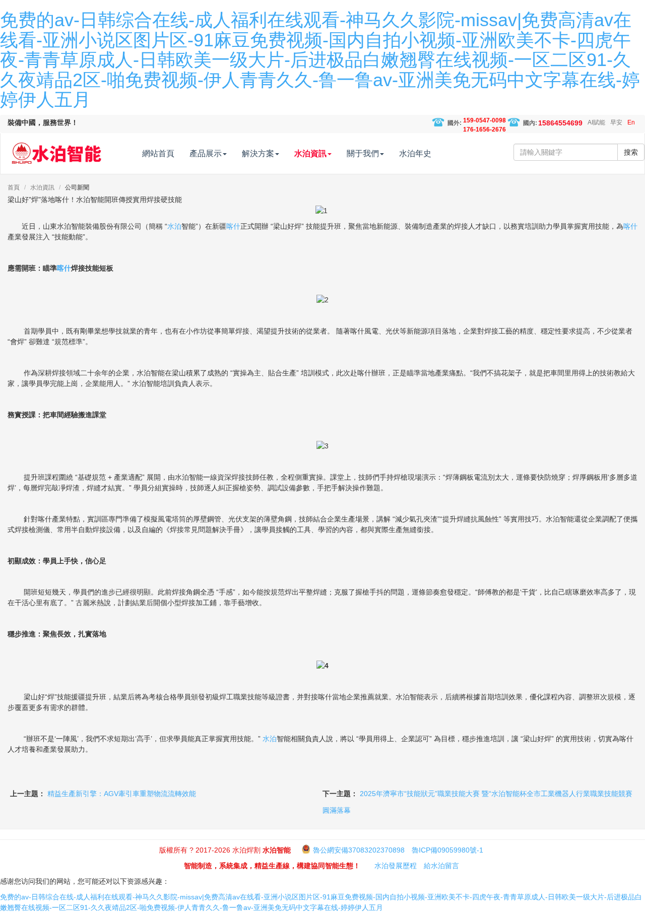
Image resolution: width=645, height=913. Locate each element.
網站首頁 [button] (158, 153)
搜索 (631, 152)
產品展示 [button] (205, 153)
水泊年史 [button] (415, 153)
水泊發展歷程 (395, 866)
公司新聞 (77, 187)
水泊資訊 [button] (310, 153)
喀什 (233, 226)
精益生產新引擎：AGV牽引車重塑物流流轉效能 (121, 794)
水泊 (174, 226)
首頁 (14, 187)
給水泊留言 (441, 866)
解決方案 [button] (258, 153)
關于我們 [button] (363, 153)
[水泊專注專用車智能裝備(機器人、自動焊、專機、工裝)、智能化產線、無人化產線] (56, 149)
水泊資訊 (42, 187)
